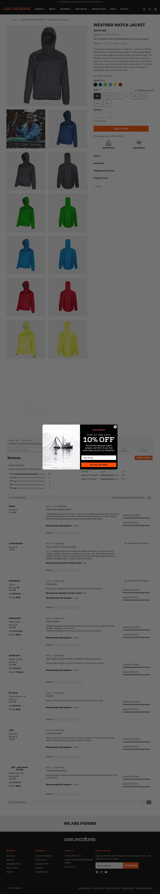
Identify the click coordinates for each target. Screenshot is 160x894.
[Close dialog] (115, 427)
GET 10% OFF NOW (99, 465)
